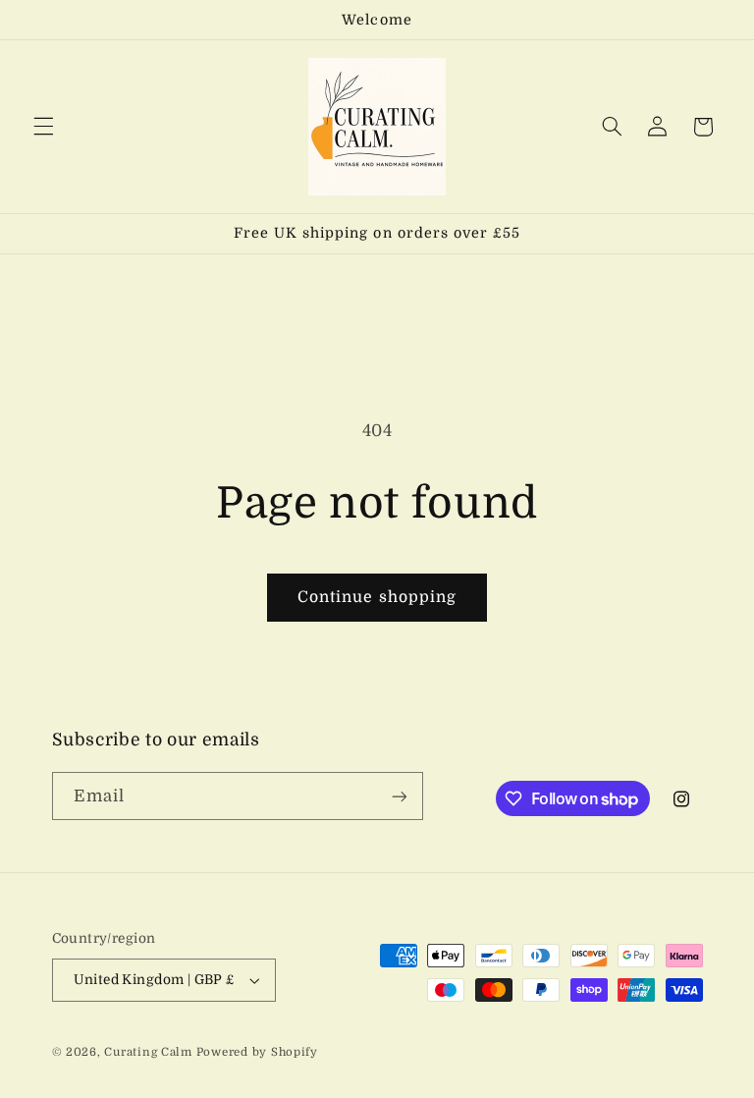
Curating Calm (148, 1052)
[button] (43, 126)
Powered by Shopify (257, 1052)
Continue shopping (377, 597)
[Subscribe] (398, 796)
